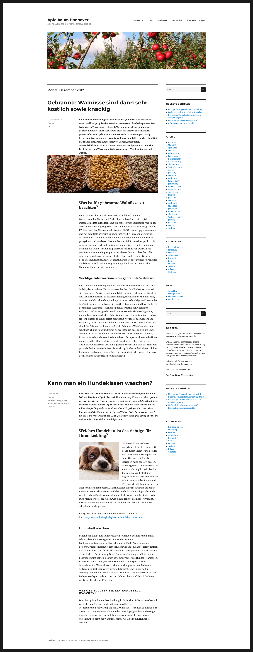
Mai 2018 (172, 200)
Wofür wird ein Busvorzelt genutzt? (183, 120)
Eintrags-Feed (174, 294)
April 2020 (172, 148)
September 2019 (175, 167)
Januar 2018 (173, 209)
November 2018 (174, 189)
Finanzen (172, 253)
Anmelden (172, 291)
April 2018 (172, 203)
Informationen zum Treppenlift (181, 123)
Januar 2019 (173, 184)
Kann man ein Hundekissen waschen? (99, 383)
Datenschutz (73, 640)
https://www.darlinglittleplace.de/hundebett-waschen (113, 517)
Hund (64, 401)
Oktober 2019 (173, 164)
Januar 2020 (173, 156)
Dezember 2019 (174, 159)
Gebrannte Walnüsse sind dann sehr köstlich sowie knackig (97, 105)
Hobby (58, 401)
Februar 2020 (173, 153)
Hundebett (52, 403)
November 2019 (174, 162)
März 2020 (172, 151)
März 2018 (172, 206)
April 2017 (172, 228)
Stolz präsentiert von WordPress (94, 640)
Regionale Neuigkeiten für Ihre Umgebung (186, 112)
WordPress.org (174, 299)
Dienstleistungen (196, 20)
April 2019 (172, 178)
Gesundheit (177, 20)
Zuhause (51, 406)
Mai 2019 (172, 175)
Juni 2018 (172, 198)
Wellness (162, 20)
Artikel (50, 127)
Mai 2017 (172, 225)
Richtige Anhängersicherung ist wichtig (185, 109)
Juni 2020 (172, 142)
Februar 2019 (173, 181)
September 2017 (175, 217)
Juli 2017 (171, 220)
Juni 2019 (172, 173)
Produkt (50, 123)
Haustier (51, 401)
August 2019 (173, 170)
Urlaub (150, 20)
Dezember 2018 (174, 187)
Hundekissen (63, 403)
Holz (170, 261)
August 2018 (173, 192)
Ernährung (172, 250)
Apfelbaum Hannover (68, 20)
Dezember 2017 (174, 211)
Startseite (138, 20)
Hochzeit (172, 258)
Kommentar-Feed (175, 296)
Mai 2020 (172, 145)
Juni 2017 (172, 223)
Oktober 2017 (173, 214)
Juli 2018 (171, 195)
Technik (171, 266)
